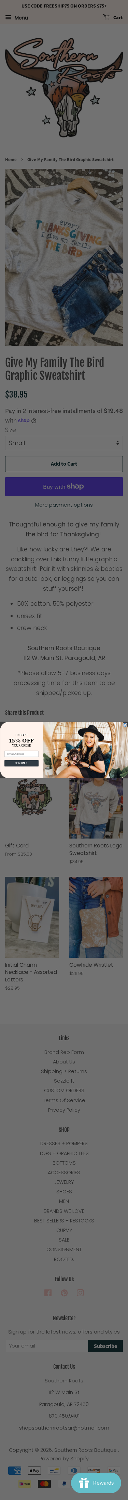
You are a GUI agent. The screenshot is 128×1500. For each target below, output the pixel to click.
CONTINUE (21, 763)
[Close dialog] (125, 725)
